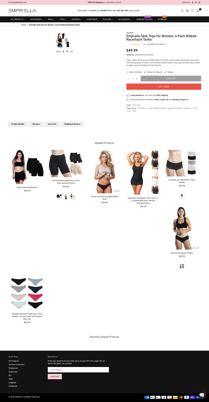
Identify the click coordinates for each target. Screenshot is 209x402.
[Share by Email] (71, 52)
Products (187, 108)
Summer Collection (16, 364)
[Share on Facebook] (63, 52)
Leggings (76, 19)
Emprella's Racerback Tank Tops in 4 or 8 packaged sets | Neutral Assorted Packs (143, 200)
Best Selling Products (158, 108)
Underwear (13, 372)
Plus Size (107, 19)
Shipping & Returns (72, 124)
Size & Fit (52, 124)
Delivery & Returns (154, 72)
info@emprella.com (19, 2)
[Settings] (187, 11)
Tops (62, 19)
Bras (50, 19)
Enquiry (170, 72)
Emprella (130, 33)
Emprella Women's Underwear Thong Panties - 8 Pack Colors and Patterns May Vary (27, 316)
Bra (10, 375)
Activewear (124, 19)
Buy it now (164, 87)
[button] (202, 395)
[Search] (182, 11)
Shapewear (35, 19)
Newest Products (175, 108)
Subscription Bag (144, 18)
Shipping (130, 55)
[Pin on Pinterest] (67, 52)
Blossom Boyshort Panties (182, 253)
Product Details (17, 124)
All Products (17, 19)
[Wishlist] (192, 11)
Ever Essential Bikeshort (27, 187)
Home (23, 25)
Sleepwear (92, 19)
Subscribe (54, 377)
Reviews (36, 124)
